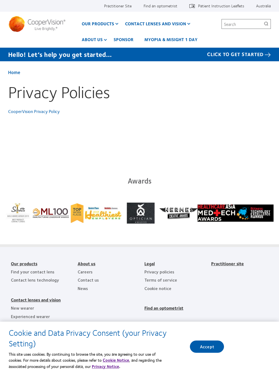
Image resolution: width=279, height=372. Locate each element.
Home (14, 72)
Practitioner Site (118, 5)
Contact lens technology (35, 279)
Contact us (88, 279)
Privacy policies (159, 271)
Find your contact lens (32, 271)
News (83, 288)
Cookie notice (157, 288)
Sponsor (124, 39)
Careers (85, 271)
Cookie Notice (116, 360)
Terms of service (160, 279)
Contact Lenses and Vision (155, 23)
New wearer (22, 307)
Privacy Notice (105, 366)
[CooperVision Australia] (39, 24)
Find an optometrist (160, 5)
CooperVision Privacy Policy (34, 111)
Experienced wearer (30, 316)
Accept (207, 346)
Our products (24, 263)
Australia (263, 5)
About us (92, 39)
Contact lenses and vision (36, 299)
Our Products (98, 23)
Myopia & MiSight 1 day (171, 39)
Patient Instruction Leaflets (221, 5)
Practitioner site (227, 263)
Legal (149, 263)
